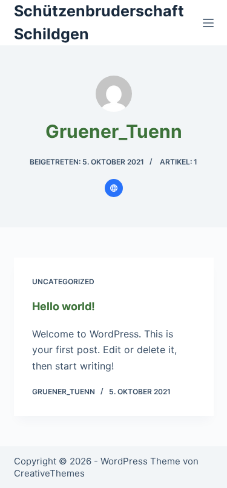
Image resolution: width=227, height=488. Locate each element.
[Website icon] (114, 188)
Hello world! (63, 306)
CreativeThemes (49, 473)
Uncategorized (63, 281)
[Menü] (208, 23)
